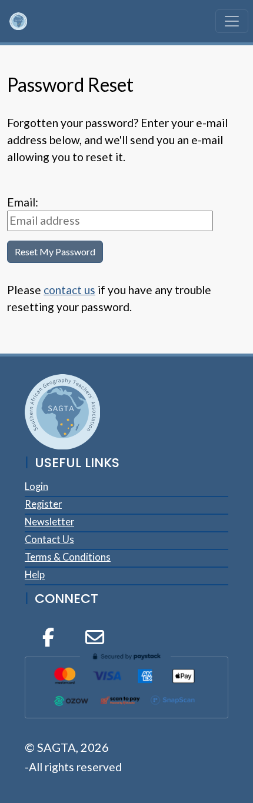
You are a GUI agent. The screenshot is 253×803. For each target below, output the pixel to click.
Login (36, 486)
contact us (69, 289)
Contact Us (49, 539)
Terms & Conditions (68, 557)
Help (35, 575)
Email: (22, 202)
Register (43, 504)
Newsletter (49, 522)
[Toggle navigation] (231, 21)
